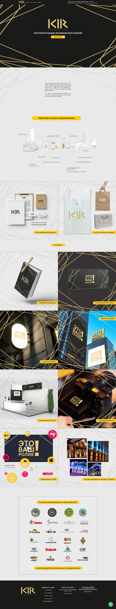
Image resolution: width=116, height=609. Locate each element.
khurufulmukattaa (88, 591)
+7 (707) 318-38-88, (71, 3)
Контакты (39, 2)
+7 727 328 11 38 (93, 3)
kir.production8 (68, 593)
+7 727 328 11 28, (86, 3)
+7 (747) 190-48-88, (79, 3)
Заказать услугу (58, 37)
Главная (27, 2)
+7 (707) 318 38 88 (48, 590)
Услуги (34, 2)
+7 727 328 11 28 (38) (48, 595)
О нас (31, 2)
